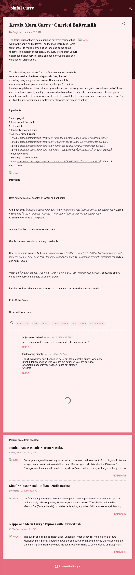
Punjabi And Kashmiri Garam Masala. (36, 448)
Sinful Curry (22, 7)
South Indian (97, 323)
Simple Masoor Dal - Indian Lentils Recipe (39, 486)
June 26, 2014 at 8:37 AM (55, 354)
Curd (35, 323)
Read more (119, 475)
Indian (45, 323)
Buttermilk (22, 323)
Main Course (79, 323)
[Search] (130, 9)
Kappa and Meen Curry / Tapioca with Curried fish (45, 524)
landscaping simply (32, 354)
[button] (124, 24)
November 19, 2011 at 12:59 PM (58, 337)
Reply (25, 347)
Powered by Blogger (69, 566)
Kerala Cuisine (60, 323)
